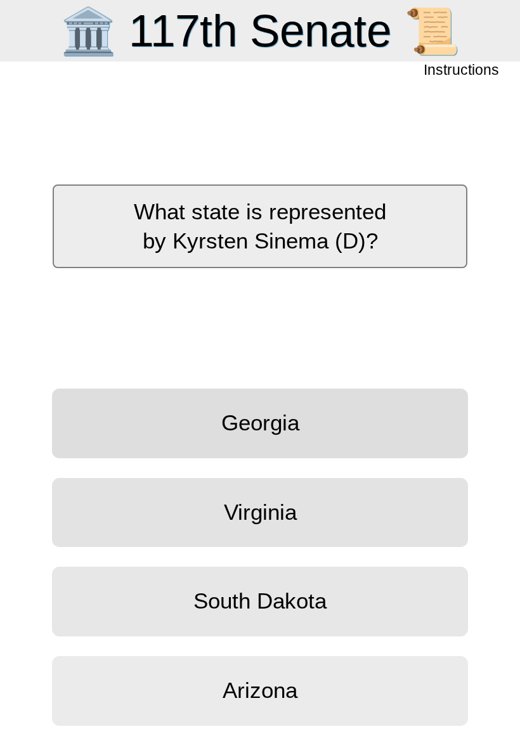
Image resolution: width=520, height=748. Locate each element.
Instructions (462, 70)
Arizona (260, 690)
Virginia (260, 512)
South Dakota (260, 601)
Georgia (260, 422)
